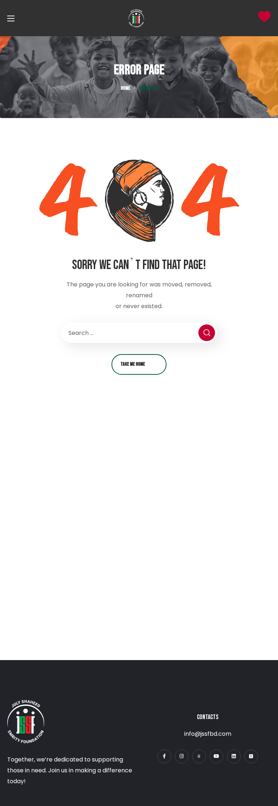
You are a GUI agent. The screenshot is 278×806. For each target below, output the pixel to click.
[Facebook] (164, 756)
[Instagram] (182, 756)
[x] (251, 756)
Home (125, 88)
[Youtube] (216, 756)
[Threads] (199, 756)
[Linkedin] (234, 756)
